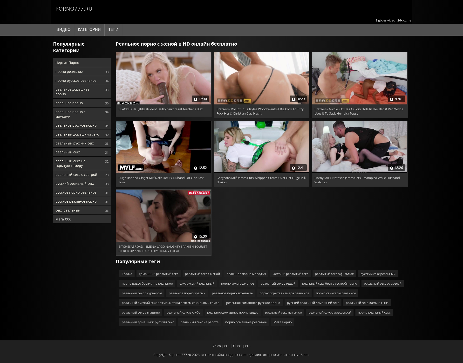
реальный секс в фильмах (334, 274)
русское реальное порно (75, 201)
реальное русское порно (75, 125)
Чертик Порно (67, 62)
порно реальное (69, 71)
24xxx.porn (221, 345)
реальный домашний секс (77, 134)
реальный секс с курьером (142, 293)
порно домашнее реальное (246, 322)
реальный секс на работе (199, 322)
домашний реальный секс (158, 274)
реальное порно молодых (246, 274)
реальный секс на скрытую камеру (70, 163)
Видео (63, 29)
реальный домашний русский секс (148, 322)
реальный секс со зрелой (383, 283)
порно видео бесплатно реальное (147, 283)
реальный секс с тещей (278, 283)
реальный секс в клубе (183, 312)
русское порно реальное (75, 192)
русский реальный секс (75, 183)
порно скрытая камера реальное (284, 293)
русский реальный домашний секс (313, 303)
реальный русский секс (75, 143)
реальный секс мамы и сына (367, 303)
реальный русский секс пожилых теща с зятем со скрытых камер (170, 303)
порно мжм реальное (237, 283)
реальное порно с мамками (70, 114)
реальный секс (67, 152)
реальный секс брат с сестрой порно (329, 283)
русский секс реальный (378, 274)
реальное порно (69, 103)
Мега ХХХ (63, 219)
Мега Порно (282, 322)
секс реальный (67, 210)
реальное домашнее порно (72, 91)
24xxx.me (404, 20)
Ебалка (127, 274)
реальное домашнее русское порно (253, 303)
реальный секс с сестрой (76, 174)
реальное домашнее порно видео (232, 312)
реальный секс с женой (202, 274)
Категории (89, 29)
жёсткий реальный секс (290, 274)
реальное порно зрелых (187, 293)
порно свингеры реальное (336, 293)
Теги (113, 29)
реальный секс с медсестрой (329, 312)
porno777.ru (73, 8)
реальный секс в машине (141, 312)
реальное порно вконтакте (232, 293)
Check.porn (241, 345)
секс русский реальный (196, 283)
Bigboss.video (385, 20)
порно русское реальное (75, 80)
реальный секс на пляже (283, 312)
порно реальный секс (374, 312)
